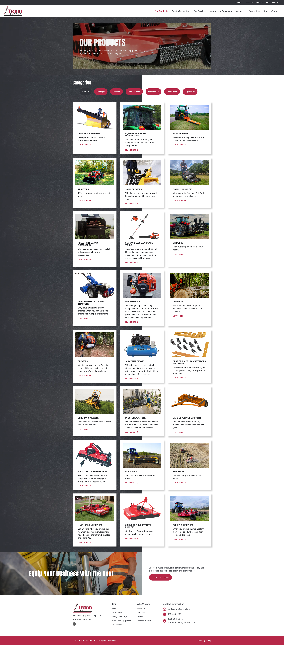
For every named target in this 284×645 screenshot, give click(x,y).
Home (113, 609)
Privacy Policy (204, 640)
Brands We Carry (273, 2)
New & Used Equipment (221, 11)
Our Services (200, 11)
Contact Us (254, 11)
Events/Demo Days (181, 11)
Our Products (161, 11)
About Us (237, 2)
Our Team (249, 2)
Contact (259, 2)
